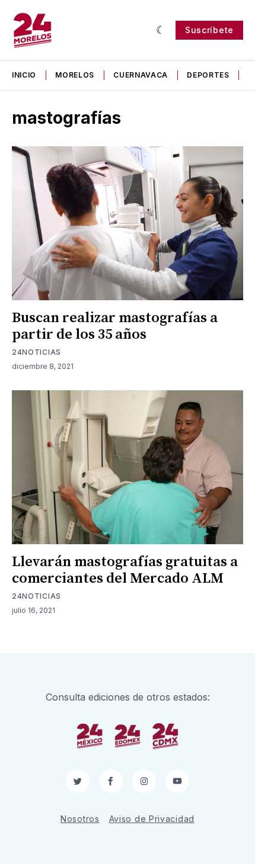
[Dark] (161, 30)
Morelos (74, 74)
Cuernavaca (140, 74)
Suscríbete (209, 30)
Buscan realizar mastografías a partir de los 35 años (115, 326)
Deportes (208, 74)
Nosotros (80, 819)
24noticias (36, 352)
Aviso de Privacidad (152, 819)
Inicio (24, 74)
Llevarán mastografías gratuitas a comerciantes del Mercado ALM (125, 570)
